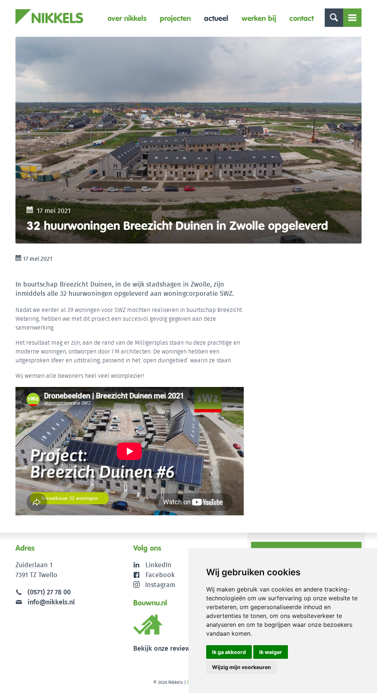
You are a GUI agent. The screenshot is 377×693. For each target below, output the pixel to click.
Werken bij (259, 18)
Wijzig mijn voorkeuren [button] (241, 667)
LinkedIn (158, 564)
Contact (301, 18)
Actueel (216, 18)
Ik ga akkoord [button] (229, 652)
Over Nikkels (127, 18)
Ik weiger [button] (270, 652)
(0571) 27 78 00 (49, 592)
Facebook (160, 574)
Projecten (175, 18)
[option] (188, 140)
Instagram (160, 584)
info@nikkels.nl (50, 602)
